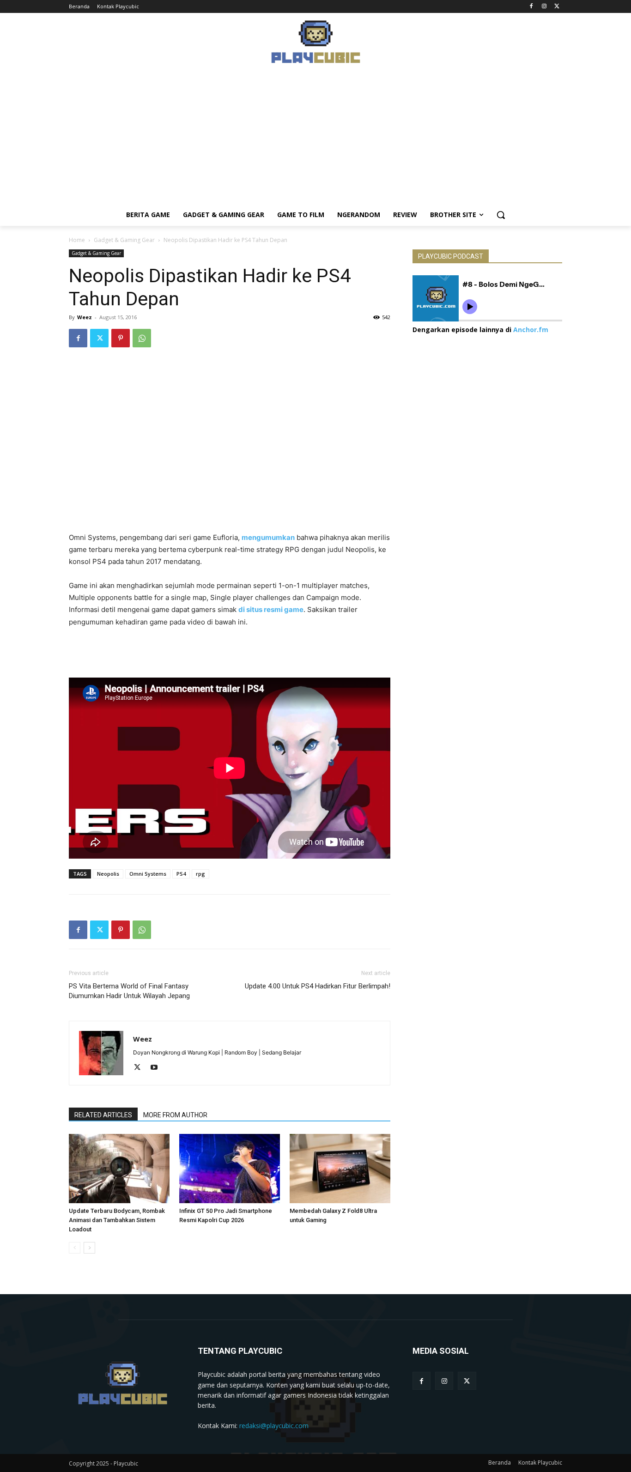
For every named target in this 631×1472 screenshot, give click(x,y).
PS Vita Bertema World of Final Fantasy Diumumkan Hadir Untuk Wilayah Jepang (129, 991)
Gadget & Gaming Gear (124, 240)
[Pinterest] (120, 338)
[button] (501, 215)
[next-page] (89, 1248)
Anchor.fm (530, 329)
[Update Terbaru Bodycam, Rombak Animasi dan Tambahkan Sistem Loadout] (119, 1168)
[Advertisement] (315, 139)
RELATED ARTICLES (103, 1115)
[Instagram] (544, 6)
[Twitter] (557, 6)
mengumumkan (268, 537)
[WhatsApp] (142, 338)
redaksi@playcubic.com (274, 1425)
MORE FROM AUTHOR (175, 1115)
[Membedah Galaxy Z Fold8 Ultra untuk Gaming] (340, 1168)
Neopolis (108, 873)
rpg (200, 873)
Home (77, 240)
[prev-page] (74, 1248)
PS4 (181, 873)
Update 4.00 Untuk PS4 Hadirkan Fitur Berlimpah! (317, 986)
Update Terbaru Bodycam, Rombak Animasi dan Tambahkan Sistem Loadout (117, 1220)
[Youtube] (157, 1067)
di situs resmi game (270, 609)
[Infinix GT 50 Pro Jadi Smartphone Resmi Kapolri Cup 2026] (229, 1168)
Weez (84, 317)
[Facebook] (531, 6)
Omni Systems (147, 873)
